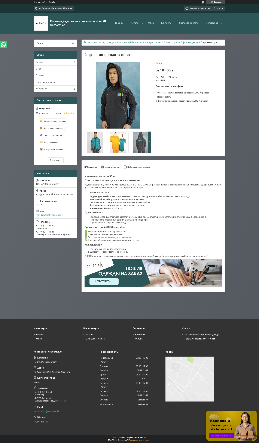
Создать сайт (40, 2)
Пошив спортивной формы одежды (181, 42)
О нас (151, 23)
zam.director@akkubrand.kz (49, 215)
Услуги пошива (154, 42)
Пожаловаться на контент (140, 440)
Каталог (135, 23)
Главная (119, 23)
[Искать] (73, 43)
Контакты (166, 23)
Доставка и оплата (188, 23)
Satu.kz (143, 437)
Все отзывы (55, 160)
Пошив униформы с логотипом (200, 339)
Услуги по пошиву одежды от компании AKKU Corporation (116, 42)
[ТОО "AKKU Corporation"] (41, 23)
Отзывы (40, 75)
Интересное (212, 23)
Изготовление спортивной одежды (202, 334)
